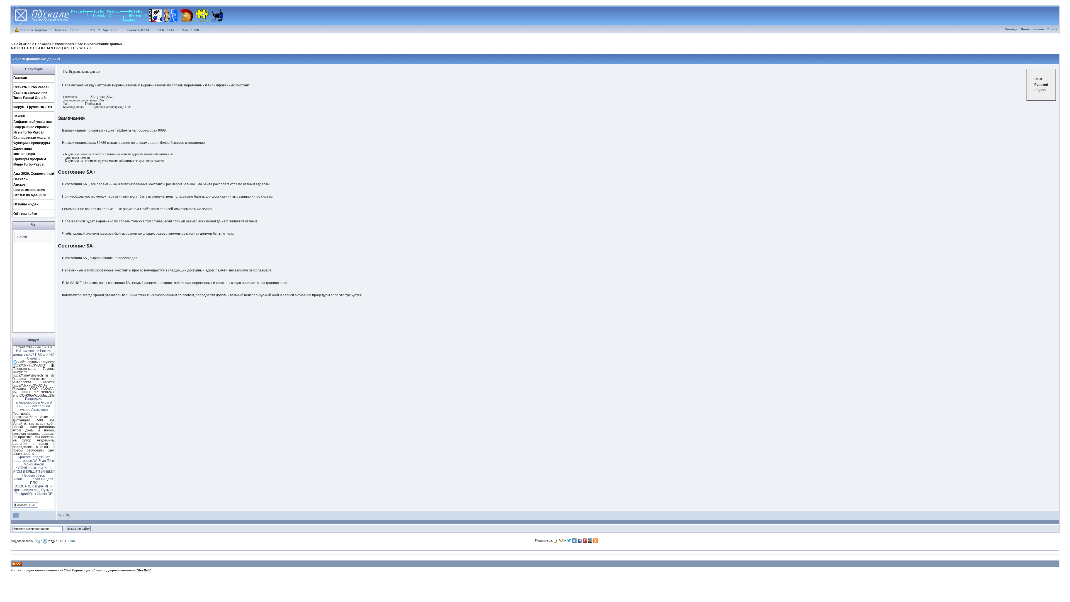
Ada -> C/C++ (192, 29)
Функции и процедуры (31, 143)
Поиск (1052, 29)
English (1040, 90)
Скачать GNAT (138, 29)
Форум (19, 107)
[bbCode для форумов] (37, 541)
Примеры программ (29, 159)
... (36, 454)
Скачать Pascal (68, 29)
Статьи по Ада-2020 (29, 195)
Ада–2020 (111, 29)
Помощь (1011, 29)
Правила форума (33, 29)
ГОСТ (63, 541)
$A (68, 515)
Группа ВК (35, 107)
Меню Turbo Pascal (28, 164)
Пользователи (1032, 29)
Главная (20, 78)
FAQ (92, 29)
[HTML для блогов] (45, 541)
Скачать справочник (30, 92)
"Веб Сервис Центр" (79, 570)
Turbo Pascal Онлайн (30, 98)
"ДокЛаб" (144, 570)
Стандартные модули (31, 138)
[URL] (73, 541)
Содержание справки (30, 127)
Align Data (124, 107)
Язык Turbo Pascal (28, 132)
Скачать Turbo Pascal (30, 87)
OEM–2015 (165, 29)
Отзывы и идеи (25, 204)
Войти (22, 237)
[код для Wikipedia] (53, 541)
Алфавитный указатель (33, 122)
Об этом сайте (25, 214)
